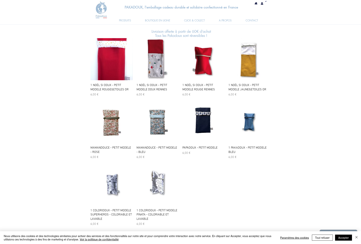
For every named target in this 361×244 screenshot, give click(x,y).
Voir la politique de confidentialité (99, 239)
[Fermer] (356, 237)
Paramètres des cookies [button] (294, 237)
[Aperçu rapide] (111, 59)
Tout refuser (322, 237)
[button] (265, 1)
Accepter (343, 237)
